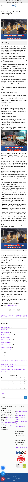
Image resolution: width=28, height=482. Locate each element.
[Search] (26, 5)
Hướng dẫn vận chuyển (6, 350)
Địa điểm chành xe (5, 337)
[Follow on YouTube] (25, 452)
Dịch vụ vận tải (17, 474)
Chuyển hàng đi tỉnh (5, 327)
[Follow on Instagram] (19, 452)
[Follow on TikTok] (22, 452)
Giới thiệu (11, 474)
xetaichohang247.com (12, 305)
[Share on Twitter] (13, 310)
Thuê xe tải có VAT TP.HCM (7, 366)
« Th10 (2, 393)
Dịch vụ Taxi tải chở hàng (6, 339)
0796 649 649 (8, 419)
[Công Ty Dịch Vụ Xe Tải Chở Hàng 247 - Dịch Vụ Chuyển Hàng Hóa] (14, 5)
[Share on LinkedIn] (20, 310)
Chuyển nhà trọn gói (5, 332)
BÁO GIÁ (24, 475)
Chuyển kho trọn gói (5, 329)
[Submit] (25, 397)
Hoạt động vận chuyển (16, 10)
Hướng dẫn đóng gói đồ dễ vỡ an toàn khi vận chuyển (13, 369)
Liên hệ (14, 476)
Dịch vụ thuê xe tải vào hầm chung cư (9, 364)
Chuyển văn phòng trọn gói (7, 334)
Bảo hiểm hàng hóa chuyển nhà (8, 372)
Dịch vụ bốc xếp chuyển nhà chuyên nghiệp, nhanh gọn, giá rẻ (14, 361)
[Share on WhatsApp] (8, 310)
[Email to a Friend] (15, 310)
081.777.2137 (9, 417)
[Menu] (2, 5)
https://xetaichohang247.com (7, 425)
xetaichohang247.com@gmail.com (8, 422)
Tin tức (2, 352)
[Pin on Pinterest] (17, 310)
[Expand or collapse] (25, 43)
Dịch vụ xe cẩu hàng (5, 342)
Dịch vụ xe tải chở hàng (6, 10)
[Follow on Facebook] (17, 452)
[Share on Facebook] (10, 310)
